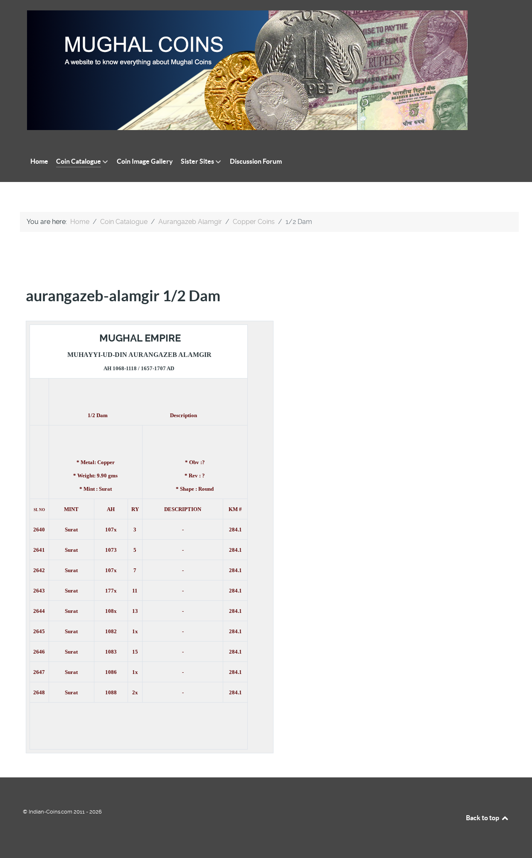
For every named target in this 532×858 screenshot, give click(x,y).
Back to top (483, 817)
